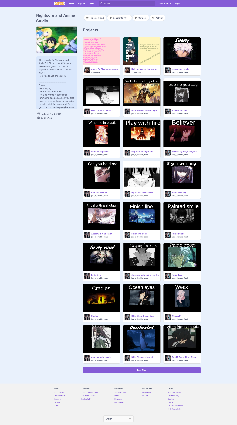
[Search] (101, 3)
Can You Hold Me (99, 192)
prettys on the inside (101, 357)
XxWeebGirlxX (96, 72)
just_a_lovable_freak (180, 72)
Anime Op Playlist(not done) (104, 69)
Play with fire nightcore (142, 151)
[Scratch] (59, 3)
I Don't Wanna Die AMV (102, 110)
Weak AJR (176, 316)
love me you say (179, 110)
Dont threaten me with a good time (145, 110)
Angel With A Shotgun (101, 233)
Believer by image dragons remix (185, 151)
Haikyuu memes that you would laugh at (145, 69)
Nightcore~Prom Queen (142, 192)
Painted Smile (178, 233)
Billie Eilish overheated (142, 357)
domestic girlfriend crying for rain (145, 274)
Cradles (94, 316)
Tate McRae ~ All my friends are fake (185, 357)
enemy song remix (180, 69)
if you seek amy (179, 192)
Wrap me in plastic (99, 151)
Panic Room (177, 274)
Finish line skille (139, 233)
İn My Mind (96, 274)
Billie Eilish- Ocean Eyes (142, 316)
